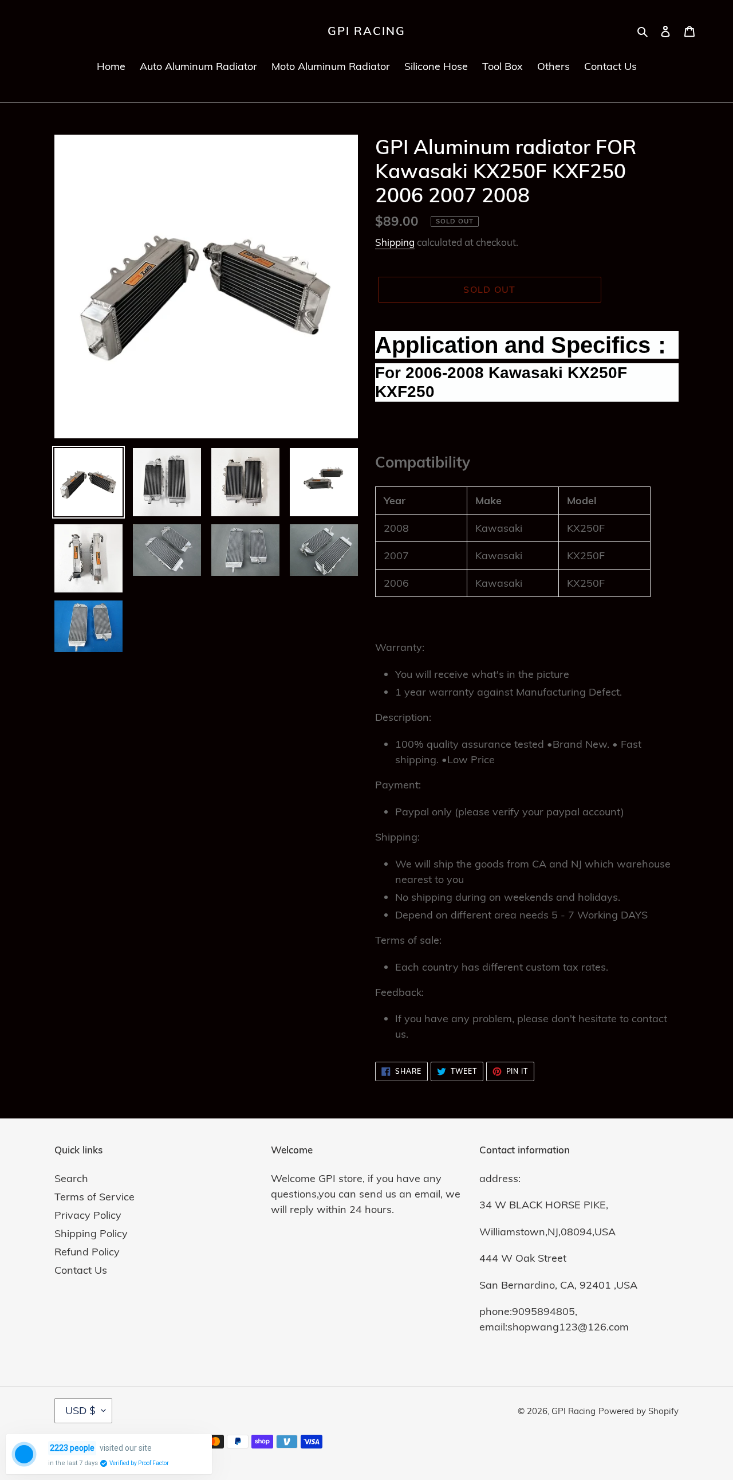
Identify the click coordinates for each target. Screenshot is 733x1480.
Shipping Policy (91, 1233)
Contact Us (80, 1270)
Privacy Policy (87, 1215)
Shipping (395, 242)
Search (71, 1178)
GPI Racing (366, 31)
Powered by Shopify (638, 1411)
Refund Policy (87, 1251)
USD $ (80, 1410)
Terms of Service (94, 1196)
